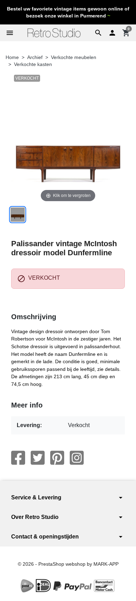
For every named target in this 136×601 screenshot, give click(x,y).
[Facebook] (18, 458)
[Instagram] (77, 458)
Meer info (27, 405)
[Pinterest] (57, 458)
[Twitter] (38, 458)
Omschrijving (33, 317)
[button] (98, 32)
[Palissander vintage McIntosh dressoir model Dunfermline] (17, 214)
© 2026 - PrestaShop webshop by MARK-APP (68, 564)
